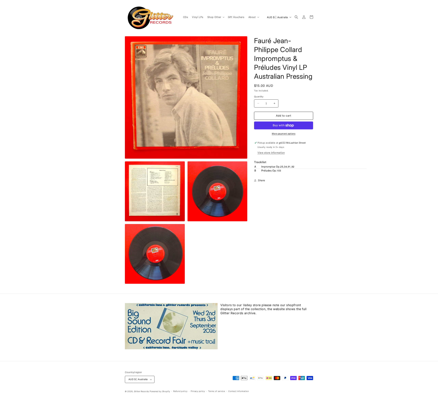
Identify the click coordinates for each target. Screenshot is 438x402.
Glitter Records (141, 391)
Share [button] (261, 180)
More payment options (283, 133)
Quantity (258, 96)
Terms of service (216, 391)
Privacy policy (198, 391)
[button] (215, 17)
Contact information (238, 391)
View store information (271, 152)
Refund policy (180, 391)
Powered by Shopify (160, 391)
